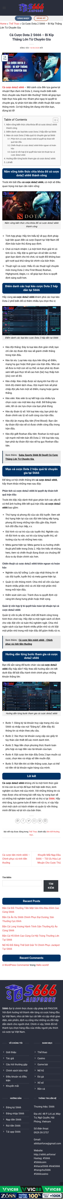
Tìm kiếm (6, 877)
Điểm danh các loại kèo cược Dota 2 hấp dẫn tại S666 (31, 131)
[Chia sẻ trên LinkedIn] (45, 820)
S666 (52, 798)
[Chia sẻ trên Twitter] (28, 820)
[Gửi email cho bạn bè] (34, 820)
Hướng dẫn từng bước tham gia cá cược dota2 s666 (31, 158)
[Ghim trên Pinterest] (39, 820)
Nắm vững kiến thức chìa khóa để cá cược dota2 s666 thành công (31, 126)
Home (3, 23)
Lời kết (9, 162)
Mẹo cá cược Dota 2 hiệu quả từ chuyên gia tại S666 (30, 135)
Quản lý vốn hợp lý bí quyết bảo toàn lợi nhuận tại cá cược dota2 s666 (33, 153)
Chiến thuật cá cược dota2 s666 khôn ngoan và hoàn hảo (33, 147)
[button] (4, 8)
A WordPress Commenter (15, 965)
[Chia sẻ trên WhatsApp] (17, 820)
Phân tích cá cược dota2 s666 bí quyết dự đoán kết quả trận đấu (33, 140)
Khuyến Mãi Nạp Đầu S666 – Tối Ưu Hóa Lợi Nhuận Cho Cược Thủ (48, 858)
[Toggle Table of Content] (54, 120)
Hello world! (42, 965)
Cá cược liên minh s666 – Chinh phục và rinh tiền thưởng (16, 858)
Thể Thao (14, 23)
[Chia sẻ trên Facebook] (23, 820)
